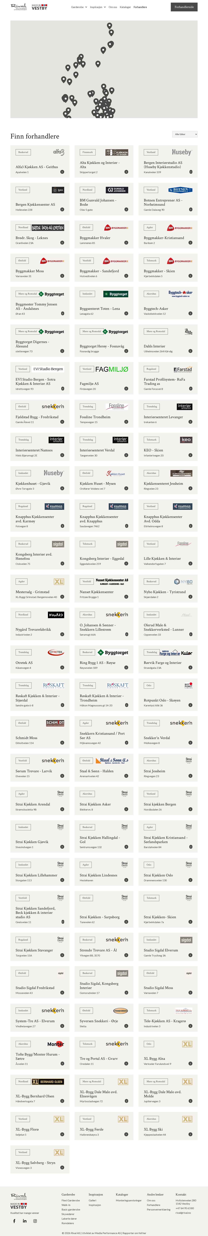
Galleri (92, 1200)
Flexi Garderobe (71, 1200)
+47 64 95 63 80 (185, 1208)
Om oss (113, 6)
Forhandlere (140, 6)
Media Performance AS (108, 1233)
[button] (79, 7)
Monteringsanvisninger (129, 1200)
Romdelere (68, 1223)
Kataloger (125, 6)
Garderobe (77, 6)
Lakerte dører (69, 1218)
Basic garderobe (71, 1209)
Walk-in (66, 1204)
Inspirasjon (96, 6)
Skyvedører (68, 1213)
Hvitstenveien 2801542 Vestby (186, 1202)
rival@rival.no (183, 1212)
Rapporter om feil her (134, 1233)
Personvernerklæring (158, 1209)
